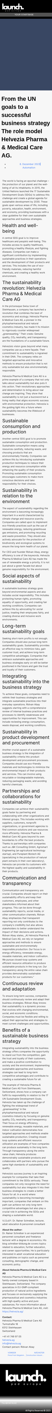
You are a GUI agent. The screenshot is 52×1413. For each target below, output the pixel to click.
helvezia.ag (8, 1339)
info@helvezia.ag (11, 1343)
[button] (50, 7)
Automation (29, 167)
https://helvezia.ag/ (12, 1311)
